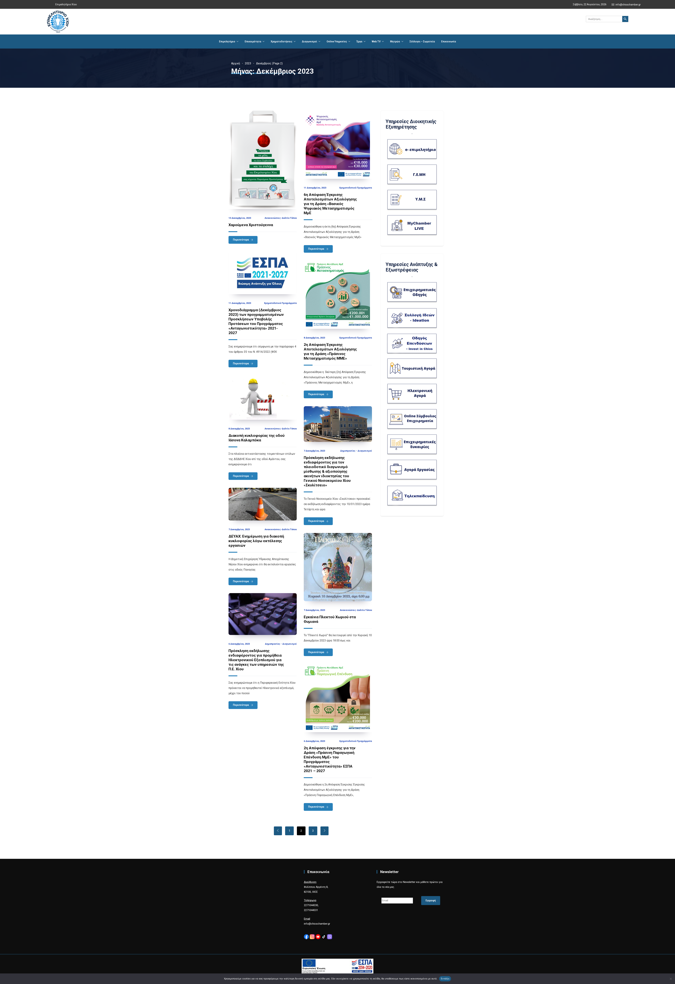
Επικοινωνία (448, 41)
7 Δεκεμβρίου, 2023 (314, 450)
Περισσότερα (241, 239)
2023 (248, 63)
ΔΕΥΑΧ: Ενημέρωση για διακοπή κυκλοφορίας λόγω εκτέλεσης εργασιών (256, 541)
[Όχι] (670, 978)
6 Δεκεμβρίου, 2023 (239, 644)
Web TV (376, 41)
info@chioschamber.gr (628, 4)
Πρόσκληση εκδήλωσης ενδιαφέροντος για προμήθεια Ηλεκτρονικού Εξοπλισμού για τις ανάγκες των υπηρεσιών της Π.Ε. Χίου (256, 660)
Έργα (359, 41)
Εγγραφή (431, 900)
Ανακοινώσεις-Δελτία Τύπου (281, 218)
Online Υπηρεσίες (337, 41)
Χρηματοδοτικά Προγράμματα (355, 187)
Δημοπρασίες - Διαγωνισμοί (356, 450)
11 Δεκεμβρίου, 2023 (315, 187)
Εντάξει (445, 978)
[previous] (278, 830)
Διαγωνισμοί (309, 41)
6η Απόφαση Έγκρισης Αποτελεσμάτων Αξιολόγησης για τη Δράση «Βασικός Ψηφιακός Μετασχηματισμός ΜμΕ (330, 204)
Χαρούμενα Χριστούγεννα (251, 225)
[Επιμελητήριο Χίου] (58, 21)
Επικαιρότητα (253, 41)
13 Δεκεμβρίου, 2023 (240, 218)
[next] (324, 830)
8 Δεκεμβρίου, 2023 (314, 337)
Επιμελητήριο (227, 41)
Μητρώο (395, 41)
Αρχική (235, 63)
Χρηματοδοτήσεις (281, 41)
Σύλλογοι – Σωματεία (422, 41)
